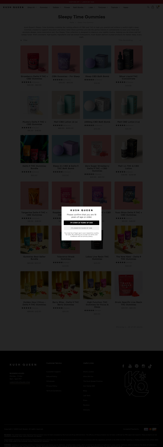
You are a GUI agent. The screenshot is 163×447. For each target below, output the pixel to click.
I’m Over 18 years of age (81, 223)
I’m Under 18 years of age (81, 228)
